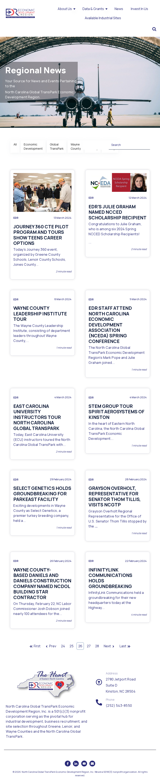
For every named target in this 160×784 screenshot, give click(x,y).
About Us (65, 8)
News (119, 8)
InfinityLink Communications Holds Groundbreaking (111, 578)
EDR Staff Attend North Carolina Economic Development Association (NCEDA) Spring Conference (110, 324)
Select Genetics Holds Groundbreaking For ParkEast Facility (42, 493)
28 (97, 646)
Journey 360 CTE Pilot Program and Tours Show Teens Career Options (40, 235)
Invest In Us (139, 8)
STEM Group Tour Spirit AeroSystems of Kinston (116, 411)
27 (89, 646)
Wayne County (76, 146)
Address (112, 673)
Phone (110, 700)
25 (72, 646)
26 (80, 646)
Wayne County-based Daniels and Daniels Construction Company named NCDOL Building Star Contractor (42, 584)
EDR (15, 218)
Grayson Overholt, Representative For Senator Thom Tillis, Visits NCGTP (115, 496)
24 (63, 646)
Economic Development (33, 146)
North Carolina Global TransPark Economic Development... (117, 433)
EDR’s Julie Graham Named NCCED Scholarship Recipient (117, 212)
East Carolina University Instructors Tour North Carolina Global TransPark (37, 417)
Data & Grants (93, 8)
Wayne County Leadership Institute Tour (40, 313)
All (15, 144)
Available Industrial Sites (103, 18)
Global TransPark (57, 146)
